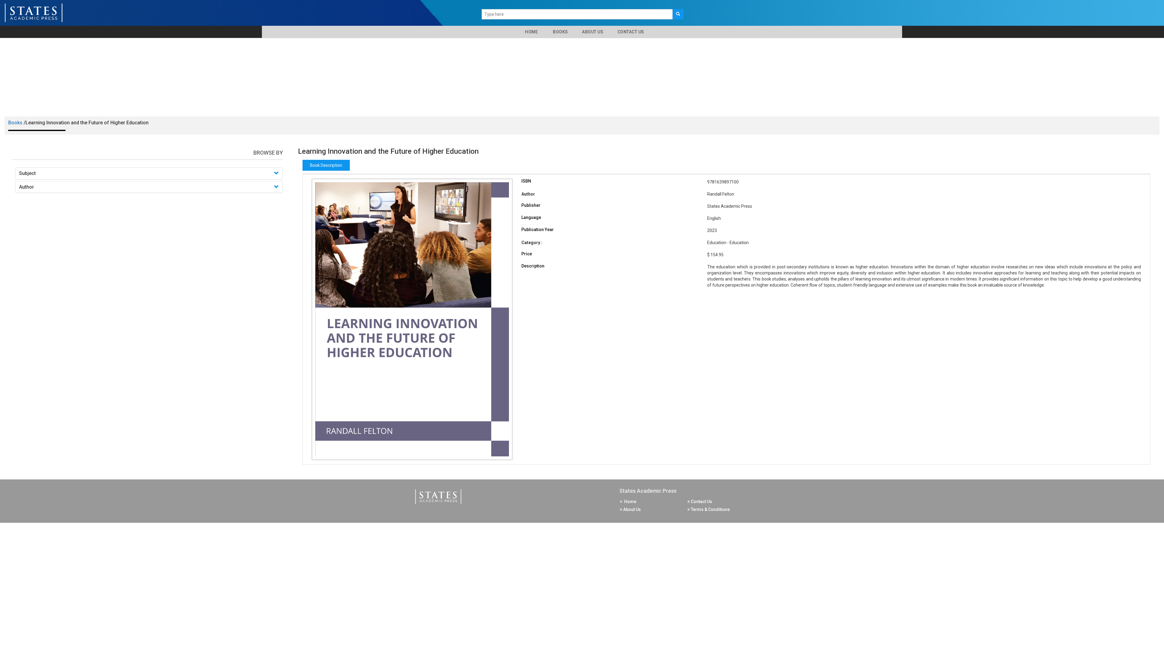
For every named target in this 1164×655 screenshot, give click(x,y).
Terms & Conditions (710, 509)
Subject (27, 173)
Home (530, 31)
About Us (592, 31)
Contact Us (630, 31)
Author (26, 187)
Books (559, 31)
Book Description (326, 165)
